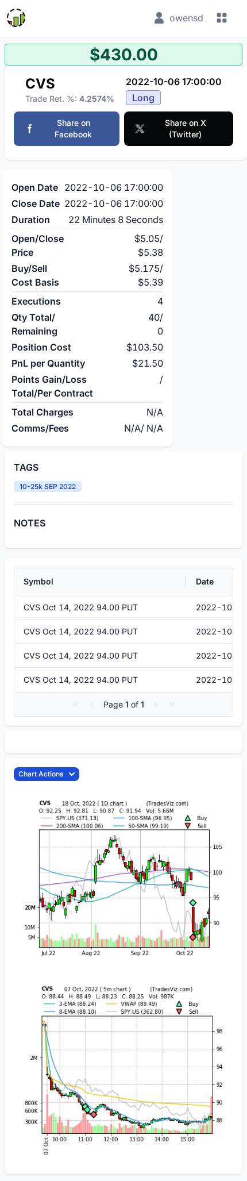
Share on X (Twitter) (185, 128)
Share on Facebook (73, 128)
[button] (75, 704)
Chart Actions (40, 774)
